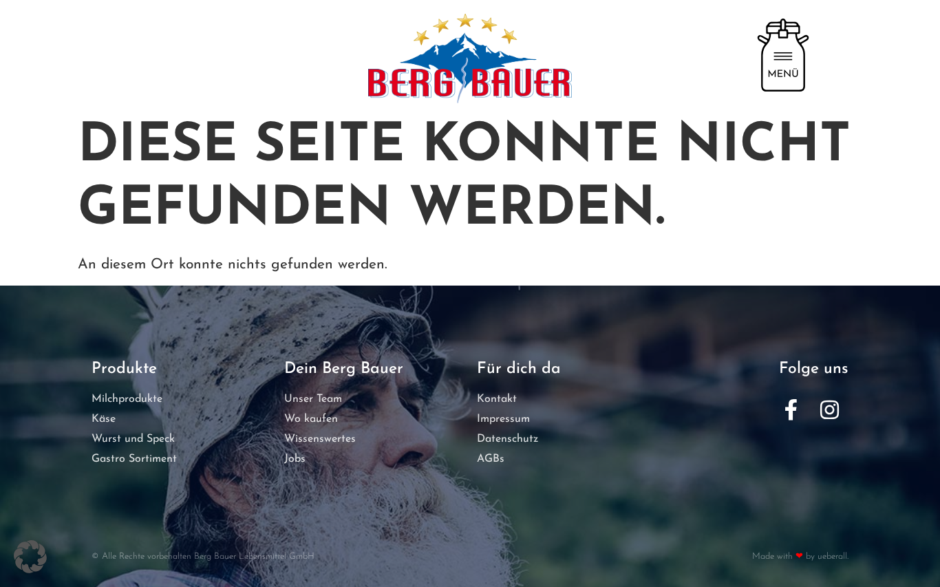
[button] (30, 556)
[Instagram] (829, 410)
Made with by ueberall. (800, 556)
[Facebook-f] (790, 410)
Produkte (124, 369)
